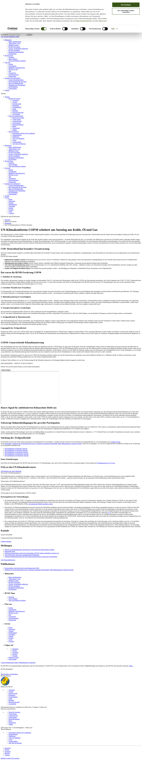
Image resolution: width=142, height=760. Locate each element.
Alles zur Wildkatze (18, 138)
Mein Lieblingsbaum (15, 41)
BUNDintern (13, 54)
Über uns (7, 62)
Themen (7, 97)
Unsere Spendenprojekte (16, 80)
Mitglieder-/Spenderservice (17, 68)
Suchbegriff (4, 35)
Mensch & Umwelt (14, 98)
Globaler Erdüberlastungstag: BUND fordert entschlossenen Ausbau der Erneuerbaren (31, 556)
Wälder (14, 130)
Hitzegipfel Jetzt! (10, 551)
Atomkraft (15, 100)
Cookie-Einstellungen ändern (10, 662)
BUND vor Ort (13, 69)
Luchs (14, 140)
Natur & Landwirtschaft (16, 116)
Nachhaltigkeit (16, 107)
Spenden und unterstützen (12, 78)
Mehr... (131, 666)
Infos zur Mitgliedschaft (16, 83)
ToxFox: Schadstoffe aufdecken (18, 48)
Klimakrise (15, 105)
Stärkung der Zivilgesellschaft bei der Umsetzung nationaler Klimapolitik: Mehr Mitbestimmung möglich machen (39, 570)
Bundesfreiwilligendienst (16, 52)
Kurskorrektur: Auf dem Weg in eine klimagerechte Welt (22, 568)
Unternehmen (13, 88)
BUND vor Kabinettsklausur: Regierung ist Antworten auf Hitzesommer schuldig (29, 549)
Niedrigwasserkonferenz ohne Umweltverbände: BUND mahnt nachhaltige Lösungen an (32, 553)
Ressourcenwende (17, 112)
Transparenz (12, 73)
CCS (109, 512)
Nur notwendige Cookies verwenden (126, 11)
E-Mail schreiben (6, 541)
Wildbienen (15, 137)
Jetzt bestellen (5, 674)
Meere (14, 126)
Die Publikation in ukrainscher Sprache (16, 454)
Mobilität (15, 111)
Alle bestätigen (126, 5)
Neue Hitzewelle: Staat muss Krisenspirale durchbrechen (22, 555)
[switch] (65, 28)
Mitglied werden (14, 36)
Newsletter (12, 206)
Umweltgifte (16, 114)
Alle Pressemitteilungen (8, 560)
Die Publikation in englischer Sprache (16, 450)
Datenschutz (12, 76)
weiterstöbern (14, 674)
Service (7, 197)
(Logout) (11, 213)
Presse (10, 199)
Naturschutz (16, 128)
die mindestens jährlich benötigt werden (40, 504)
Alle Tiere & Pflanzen (19, 144)
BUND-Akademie (14, 50)
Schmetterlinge (16, 135)
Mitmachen (8, 40)
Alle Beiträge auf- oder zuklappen (11, 471)
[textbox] (17, 35)
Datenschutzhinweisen (84, 21)
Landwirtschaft (17, 121)
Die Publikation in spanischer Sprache (16, 452)
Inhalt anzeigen (6, 370)
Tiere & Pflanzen (14, 131)
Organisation (12, 66)
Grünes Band (16, 119)
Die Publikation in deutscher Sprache (16, 448)
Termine (11, 203)
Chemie (14, 102)
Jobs (10, 71)
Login (10, 211)
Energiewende (16, 104)
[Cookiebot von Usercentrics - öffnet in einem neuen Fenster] (12, 28)
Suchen (29, 35)
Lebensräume (16, 123)
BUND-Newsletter (14, 47)
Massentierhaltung (17, 124)
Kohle (14, 109)
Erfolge (11, 64)
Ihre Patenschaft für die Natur (17, 81)
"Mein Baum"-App (14, 43)
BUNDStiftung (13, 87)
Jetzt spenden (5, 36)
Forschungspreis (13, 74)
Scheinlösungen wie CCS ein (106, 463)
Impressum (103, 21)
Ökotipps (11, 57)
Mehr (113, 29)
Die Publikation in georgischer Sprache (16, 455)
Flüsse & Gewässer (18, 118)
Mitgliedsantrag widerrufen (27, 662)
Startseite (7, 220)
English (7, 90)
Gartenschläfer (16, 142)
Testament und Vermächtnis (17, 85)
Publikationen (13, 204)
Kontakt (11, 210)
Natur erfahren (13, 59)
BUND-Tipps (9, 55)
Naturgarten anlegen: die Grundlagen (23, 133)
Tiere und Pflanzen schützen (17, 61)
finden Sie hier (115, 442)
